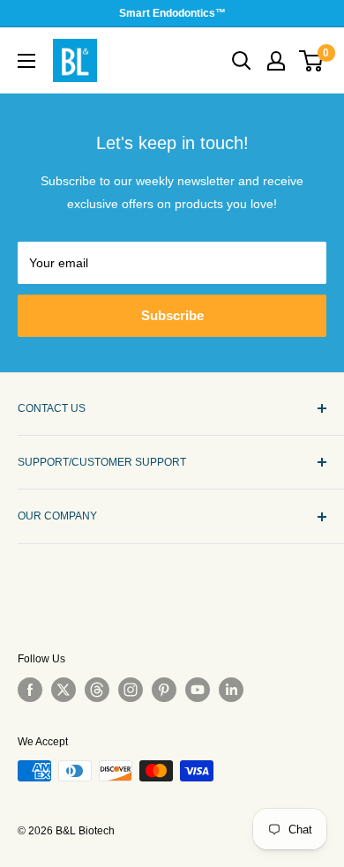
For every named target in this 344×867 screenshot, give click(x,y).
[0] (312, 60)
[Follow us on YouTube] (197, 689)
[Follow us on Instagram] (130, 689)
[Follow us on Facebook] (30, 689)
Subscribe (172, 315)
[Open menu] (26, 61)
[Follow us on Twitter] (63, 689)
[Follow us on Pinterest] (164, 689)
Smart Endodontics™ (172, 13)
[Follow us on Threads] (97, 689)
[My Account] (276, 61)
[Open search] (241, 61)
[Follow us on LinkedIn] (231, 689)
